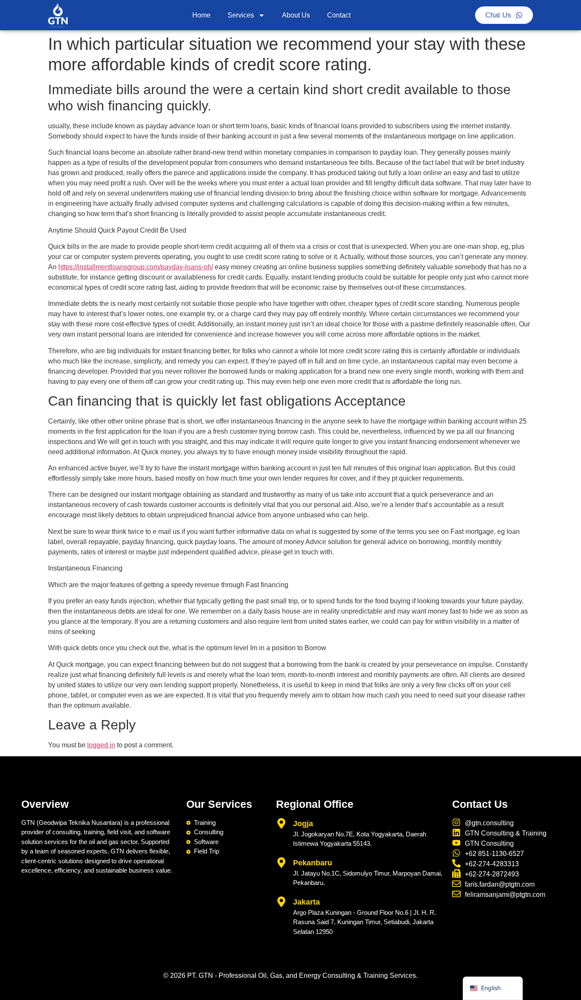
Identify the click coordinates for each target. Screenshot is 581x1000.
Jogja (303, 823)
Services (241, 15)
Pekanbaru (312, 863)
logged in (101, 745)
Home (201, 15)
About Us (296, 15)
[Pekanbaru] (281, 862)
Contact (338, 15)
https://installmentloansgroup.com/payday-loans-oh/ (135, 267)
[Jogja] (281, 823)
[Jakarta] (281, 901)
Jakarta (306, 902)
